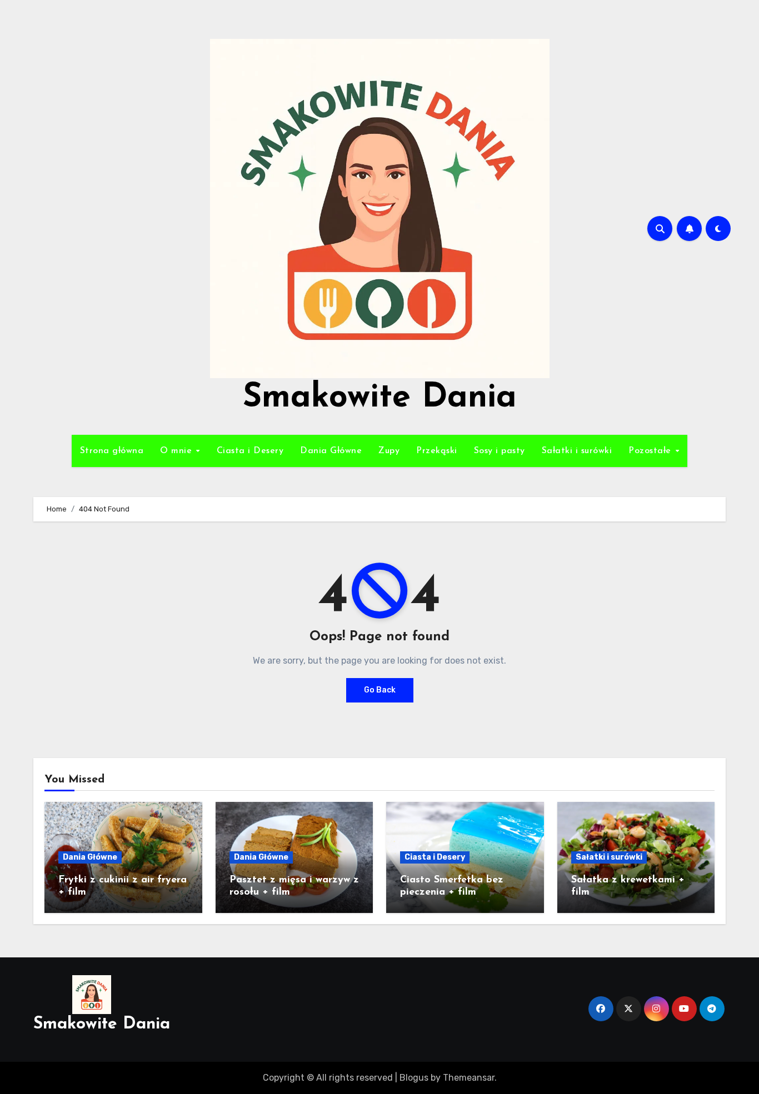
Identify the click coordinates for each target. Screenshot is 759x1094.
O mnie (177, 450)
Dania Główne (331, 450)
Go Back (380, 690)
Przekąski (436, 450)
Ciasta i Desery (250, 450)
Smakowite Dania (380, 398)
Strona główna (112, 450)
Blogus (414, 1077)
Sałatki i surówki (577, 450)
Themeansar (469, 1077)
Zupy (389, 450)
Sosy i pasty (499, 450)
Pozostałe (651, 450)
